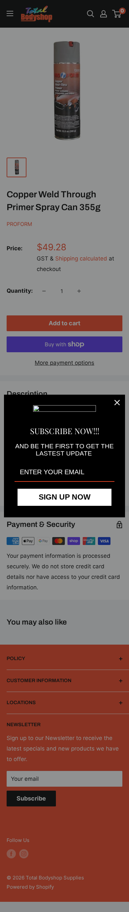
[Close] (117, 402)
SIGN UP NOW (65, 497)
